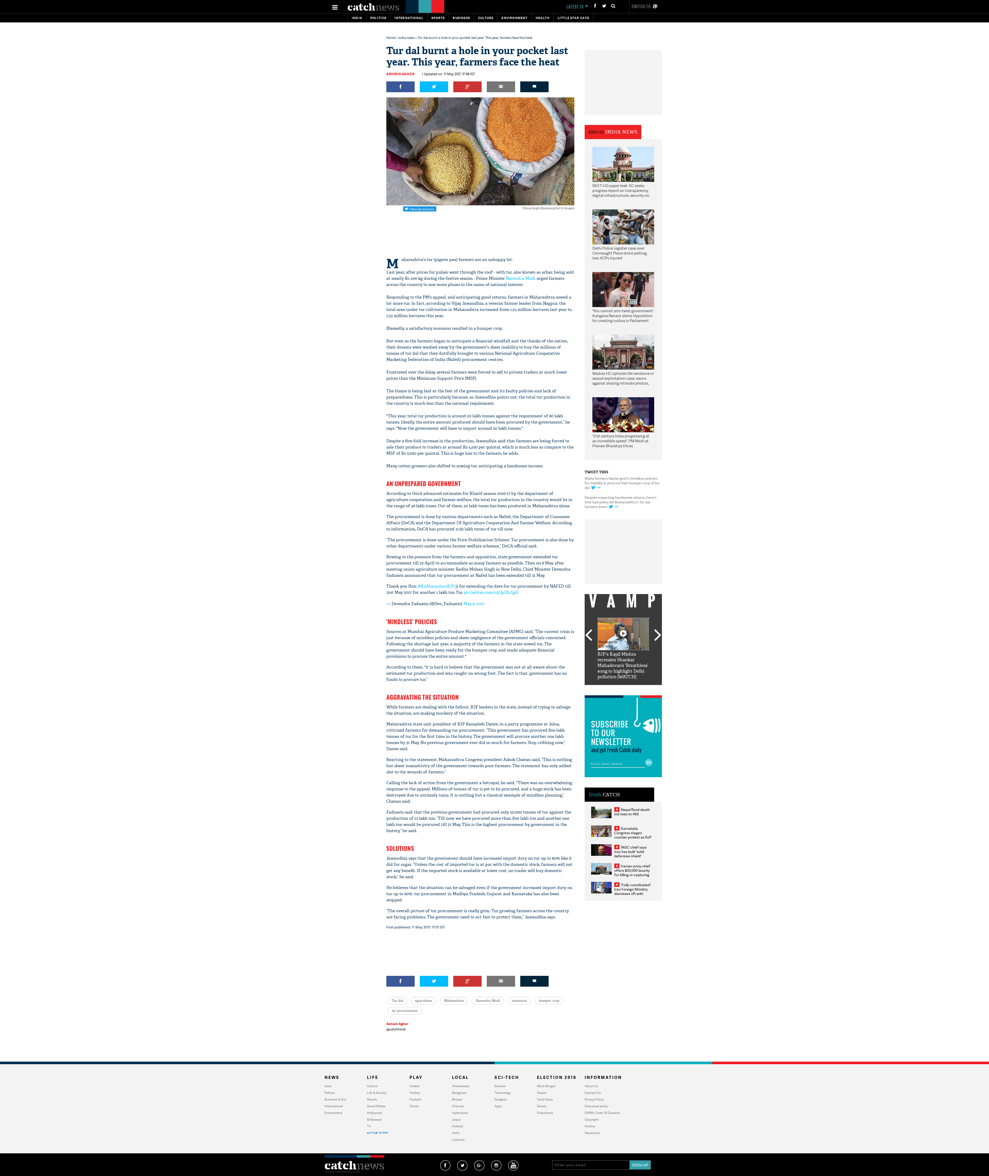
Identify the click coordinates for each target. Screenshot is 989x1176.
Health (543, 18)
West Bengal (546, 1086)
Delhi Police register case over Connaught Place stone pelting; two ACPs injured (619, 253)
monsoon (519, 1001)
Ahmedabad (460, 1086)
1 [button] (607, 688)
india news (406, 37)
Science (500, 1086)
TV (369, 1126)
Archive (590, 1126)
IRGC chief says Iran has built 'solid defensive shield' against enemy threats (632, 854)
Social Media (376, 1106)
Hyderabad (460, 1113)
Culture (485, 18)
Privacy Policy (594, 1099)
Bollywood (374, 1119)
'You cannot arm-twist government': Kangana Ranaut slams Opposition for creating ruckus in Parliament (623, 315)
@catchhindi (396, 1029)
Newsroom (592, 1133)
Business (461, 18)
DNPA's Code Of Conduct (602, 1113)
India (357, 18)
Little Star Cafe (573, 18)
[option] (623, 649)
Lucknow (458, 1139)
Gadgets (500, 1099)
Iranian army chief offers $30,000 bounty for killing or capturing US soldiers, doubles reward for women (632, 875)
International (334, 1106)
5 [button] (638, 688)
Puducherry (545, 1113)
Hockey (415, 1092)
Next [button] (657, 635)
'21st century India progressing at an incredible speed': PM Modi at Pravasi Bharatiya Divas (620, 441)
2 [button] (615, 688)
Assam (542, 1092)
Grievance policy (596, 1106)
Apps (498, 1106)
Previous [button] (588, 635)
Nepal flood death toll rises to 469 (632, 811)
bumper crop (549, 1001)
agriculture (423, 1001)
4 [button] (631, 688)
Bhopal (457, 1099)
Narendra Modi (520, 278)
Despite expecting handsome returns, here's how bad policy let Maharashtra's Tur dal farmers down (621, 502)
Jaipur (456, 1119)
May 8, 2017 (473, 603)
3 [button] (623, 688)
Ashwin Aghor (400, 74)
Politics (378, 18)
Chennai (458, 1106)
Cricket (415, 1086)
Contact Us (593, 1092)
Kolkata (457, 1126)
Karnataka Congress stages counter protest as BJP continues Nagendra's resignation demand (633, 837)
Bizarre (372, 1099)
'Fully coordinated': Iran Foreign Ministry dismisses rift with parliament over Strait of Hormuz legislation (632, 893)
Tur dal (397, 1001)
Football (415, 1099)
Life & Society (377, 1092)
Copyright (592, 1119)
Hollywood (374, 1113)
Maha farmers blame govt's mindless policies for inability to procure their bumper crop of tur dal (622, 483)
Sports (438, 18)
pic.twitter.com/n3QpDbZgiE (491, 592)
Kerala (541, 1106)
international (409, 18)
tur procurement (404, 1011)
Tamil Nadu (545, 1099)
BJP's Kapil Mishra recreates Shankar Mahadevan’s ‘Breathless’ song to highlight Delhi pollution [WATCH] (623, 666)
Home (390, 37)
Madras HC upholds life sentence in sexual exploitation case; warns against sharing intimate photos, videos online (623, 378)
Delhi (455, 1133)
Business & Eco (335, 1099)
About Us (591, 1086)
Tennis (414, 1106)
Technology (502, 1092)
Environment (514, 18)
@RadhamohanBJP (436, 586)
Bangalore (459, 1092)
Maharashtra (454, 1001)
